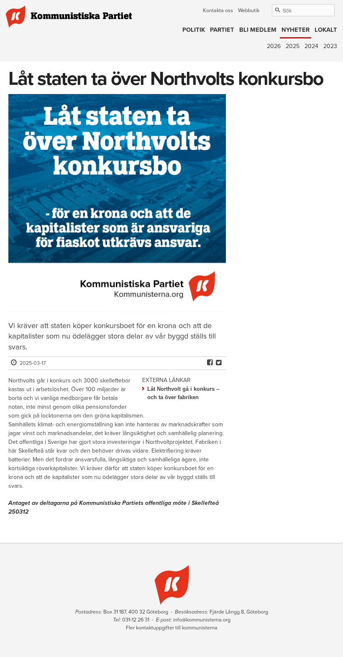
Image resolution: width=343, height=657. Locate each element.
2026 (274, 46)
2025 (292, 46)
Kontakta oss (218, 10)
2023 (330, 46)
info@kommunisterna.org (201, 619)
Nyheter (296, 29)
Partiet (222, 29)
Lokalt (326, 29)
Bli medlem (257, 29)
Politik (193, 29)
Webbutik (248, 10)
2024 (311, 46)
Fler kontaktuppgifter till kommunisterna (172, 627)
